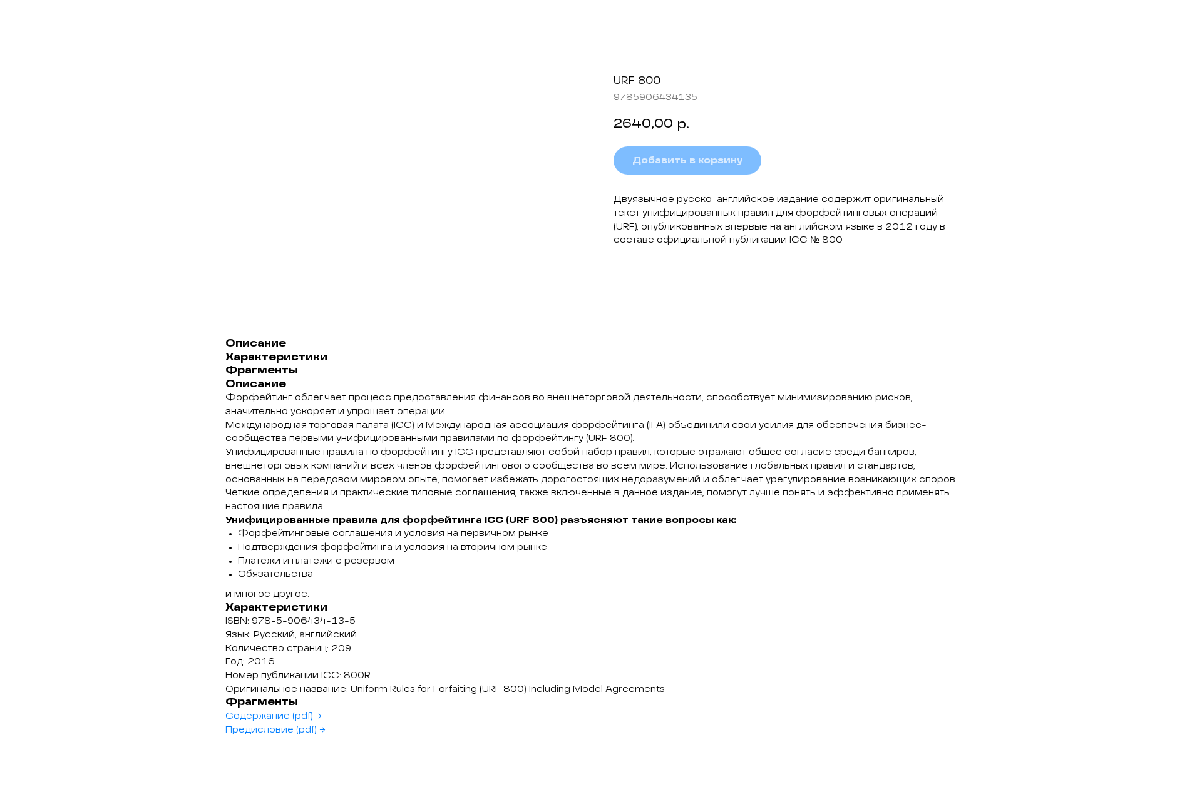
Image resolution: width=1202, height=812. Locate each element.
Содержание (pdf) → (273, 716)
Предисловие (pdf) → (275, 730)
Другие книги (57, 18)
